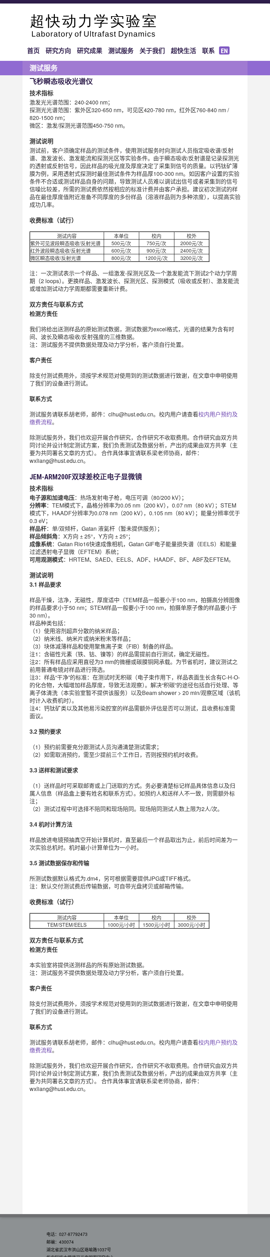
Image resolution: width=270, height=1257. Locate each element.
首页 (33, 51)
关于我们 (152, 51)
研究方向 (58, 51)
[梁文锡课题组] (135, 26)
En (224, 51)
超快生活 (183, 51)
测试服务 (121, 51)
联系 (208, 51)
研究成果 (89, 51)
